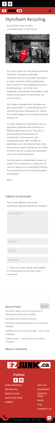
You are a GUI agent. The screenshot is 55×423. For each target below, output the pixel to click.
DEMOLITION (12, 393)
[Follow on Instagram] (10, 4)
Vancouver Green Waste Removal (21, 318)
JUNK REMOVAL (14, 385)
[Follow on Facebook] (4, 4)
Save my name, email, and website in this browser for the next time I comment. (26, 271)
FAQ (39, 404)
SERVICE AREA (42, 394)
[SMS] (49, 418)
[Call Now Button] (5, 417)
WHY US (41, 385)
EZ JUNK (14, 25)
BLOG (40, 400)
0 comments (30, 29)
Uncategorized (14, 29)
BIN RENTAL (11, 389)
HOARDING (43, 389)
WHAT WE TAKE (13, 397)
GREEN (9, 402)
